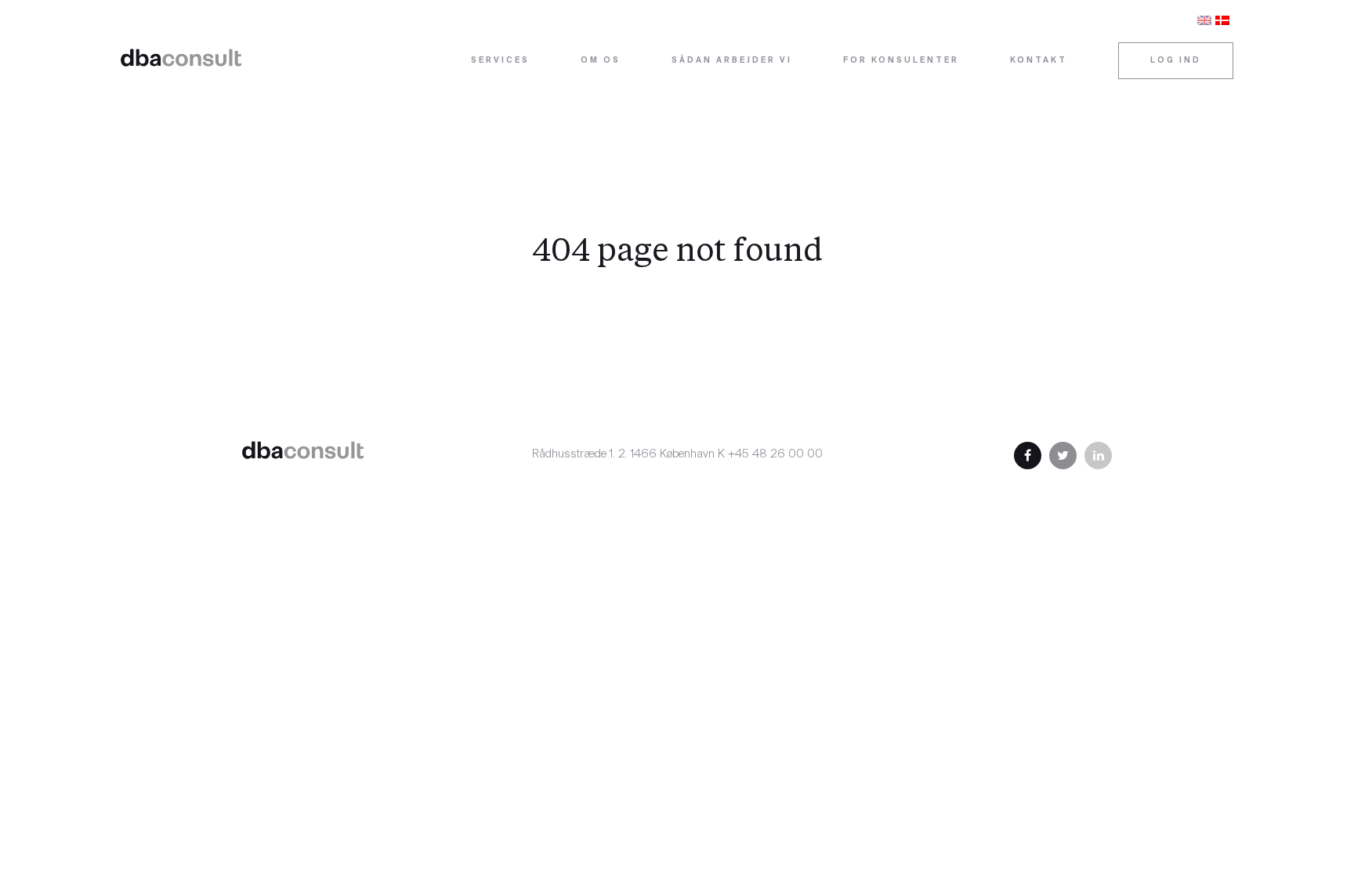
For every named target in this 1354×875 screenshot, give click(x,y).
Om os (601, 60)
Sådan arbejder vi (732, 60)
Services (500, 60)
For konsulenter (901, 60)
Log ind (1175, 60)
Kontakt (1038, 60)
